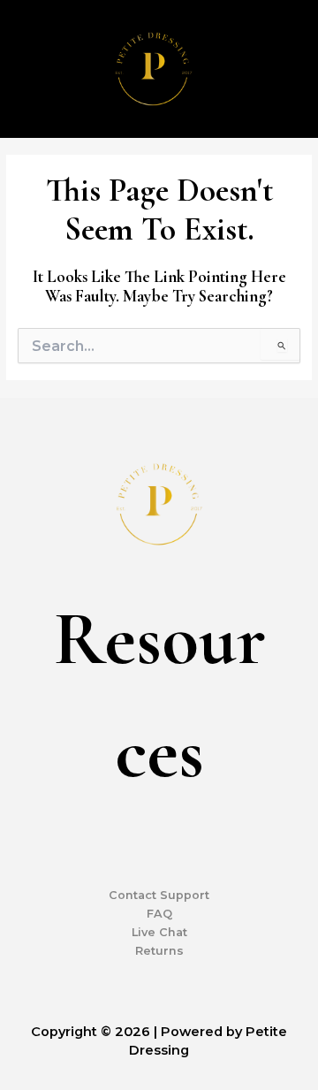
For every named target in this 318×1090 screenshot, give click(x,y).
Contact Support (159, 895)
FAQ (159, 913)
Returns (159, 950)
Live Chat (159, 932)
